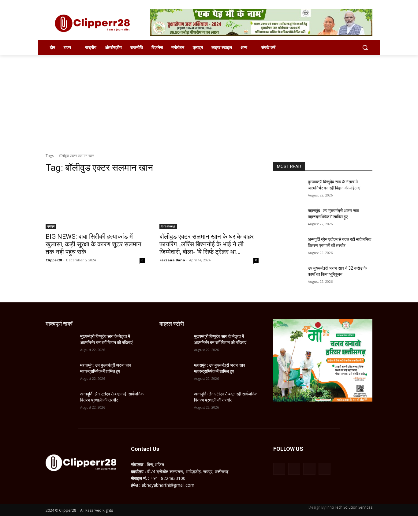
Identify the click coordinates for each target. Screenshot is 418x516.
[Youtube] (324, 469)
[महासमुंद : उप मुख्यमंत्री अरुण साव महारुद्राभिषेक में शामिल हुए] (288, 218)
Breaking (168, 226)
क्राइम (50, 226)
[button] (365, 47)
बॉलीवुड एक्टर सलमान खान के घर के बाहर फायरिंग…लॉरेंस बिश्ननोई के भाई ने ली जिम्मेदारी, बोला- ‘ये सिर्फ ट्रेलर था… (206, 244)
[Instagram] (294, 469)
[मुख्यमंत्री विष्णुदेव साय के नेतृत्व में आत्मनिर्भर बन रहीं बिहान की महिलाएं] (288, 189)
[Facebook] (279, 469)
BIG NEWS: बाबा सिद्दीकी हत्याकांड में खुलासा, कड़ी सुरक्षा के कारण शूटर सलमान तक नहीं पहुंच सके (93, 244)
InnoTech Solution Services (349, 507)
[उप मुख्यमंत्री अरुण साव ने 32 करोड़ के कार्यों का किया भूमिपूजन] (288, 275)
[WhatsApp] (309, 469)
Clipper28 (54, 260)
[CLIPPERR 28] (95, 23)
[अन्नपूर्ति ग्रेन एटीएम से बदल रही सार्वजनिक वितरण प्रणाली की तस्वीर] (288, 247)
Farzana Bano (172, 260)
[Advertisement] (209, 101)
